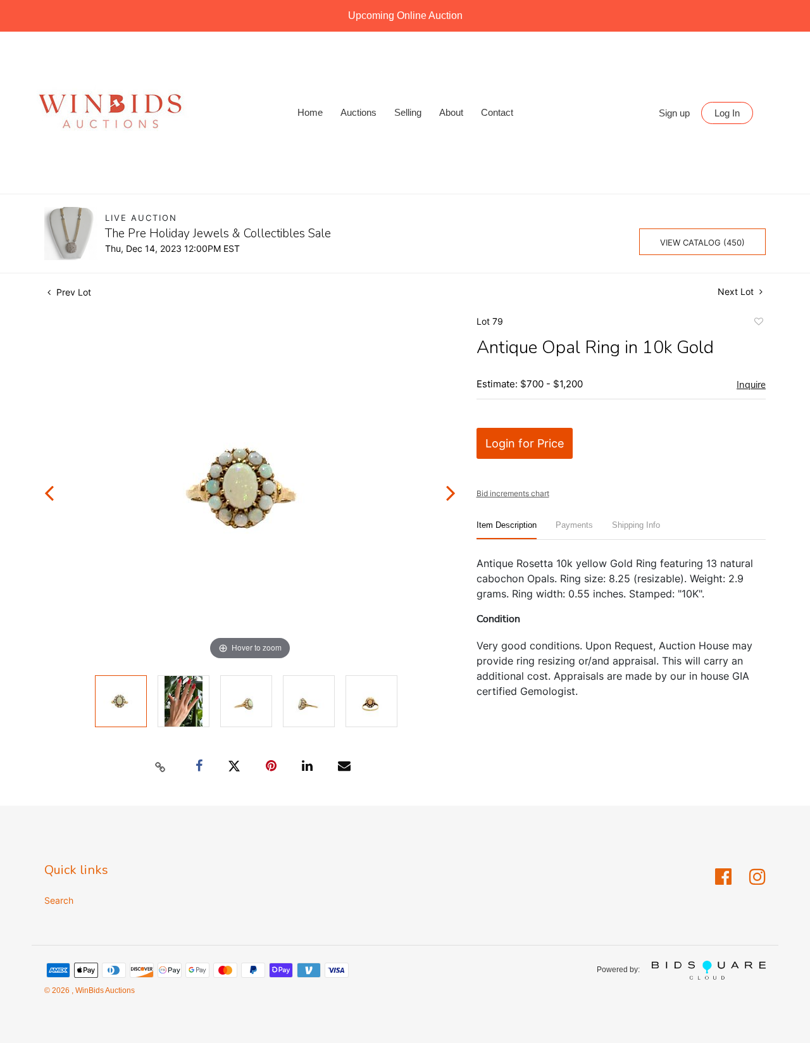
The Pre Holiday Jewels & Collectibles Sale (218, 233)
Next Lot (737, 291)
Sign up (674, 113)
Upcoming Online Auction (405, 15)
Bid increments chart (513, 493)
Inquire (751, 384)
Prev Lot (72, 292)
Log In (727, 113)
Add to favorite (758, 323)
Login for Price (524, 443)
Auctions (358, 112)
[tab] (507, 530)
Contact (497, 112)
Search (58, 900)
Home (310, 112)
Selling (407, 112)
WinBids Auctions (104, 990)
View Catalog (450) (702, 242)
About (451, 112)
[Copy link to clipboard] (160, 766)
